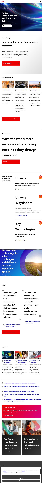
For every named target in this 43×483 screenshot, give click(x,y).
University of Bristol (22, 90)
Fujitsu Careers (28, 448)
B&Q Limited (7, 90)
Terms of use (3, 465)
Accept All (21, 480)
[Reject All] (23, 471)
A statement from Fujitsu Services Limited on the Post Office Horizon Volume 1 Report (21, 395)
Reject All (21, 478)
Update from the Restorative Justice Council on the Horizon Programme (20, 383)
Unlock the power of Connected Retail (22, 361)
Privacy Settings (21, 475)
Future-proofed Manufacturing (7, 361)
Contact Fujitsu (8, 451)
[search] (38, 1)
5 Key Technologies (22, 240)
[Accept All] (4, 471)
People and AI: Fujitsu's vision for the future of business (13, 325)
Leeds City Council (35, 90)
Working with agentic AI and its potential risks (33, 322)
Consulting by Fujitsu (22, 215)
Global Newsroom (9, 415)
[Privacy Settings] (5, 472)
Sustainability (8, 275)
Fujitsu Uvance (21, 189)
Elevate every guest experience (35, 361)
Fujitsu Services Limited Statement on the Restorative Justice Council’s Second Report (21, 387)
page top (40, 464)
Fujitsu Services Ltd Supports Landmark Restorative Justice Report (19, 391)
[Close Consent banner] (40, 468)
